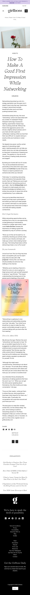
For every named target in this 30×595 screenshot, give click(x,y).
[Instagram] (16, 519)
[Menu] (3, 11)
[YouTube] (19, 518)
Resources (15, 548)
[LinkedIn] (23, 519)
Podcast (15, 544)
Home (6, 17)
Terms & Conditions (15, 526)
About (15, 554)
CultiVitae (12, 169)
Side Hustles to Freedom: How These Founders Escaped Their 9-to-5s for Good (15, 464)
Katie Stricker (10, 226)
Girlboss (20, 584)
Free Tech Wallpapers (15, 550)
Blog (15, 533)
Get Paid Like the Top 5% (15, 552)
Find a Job (15, 546)
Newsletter (15, 542)
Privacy (15, 528)
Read (10, 17)
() (24, 5)
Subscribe (5, 5)
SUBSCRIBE (11, 2)
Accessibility (15, 530)
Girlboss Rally (19, 185)
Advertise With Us (15, 532)
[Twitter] (9, 518)
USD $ (14, 588)
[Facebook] (6, 519)
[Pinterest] (12, 519)
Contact (15, 556)
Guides (15, 535)
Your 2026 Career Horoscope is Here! (15, 490)
